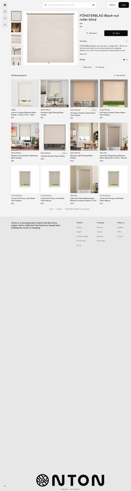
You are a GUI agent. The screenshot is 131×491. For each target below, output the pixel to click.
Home (51, 209)
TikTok (119, 232)
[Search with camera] (93, 5)
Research (100, 236)
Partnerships (101, 241)
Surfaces (79, 227)
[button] (50, 38)
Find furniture (80, 241)
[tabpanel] (50, 38)
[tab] (16, 16)
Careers (99, 232)
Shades (59, 209)
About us (100, 227)
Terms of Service (75, 489)
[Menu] (5, 25)
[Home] (5, 5)
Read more (83, 54)
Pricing (78, 245)
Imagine (78, 232)
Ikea (81, 23)
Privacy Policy (65, 489)
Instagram (120, 227)
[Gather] (5, 11)
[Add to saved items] (36, 83)
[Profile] (5, 486)
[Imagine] (5, 18)
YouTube (120, 236)
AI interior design (82, 236)
